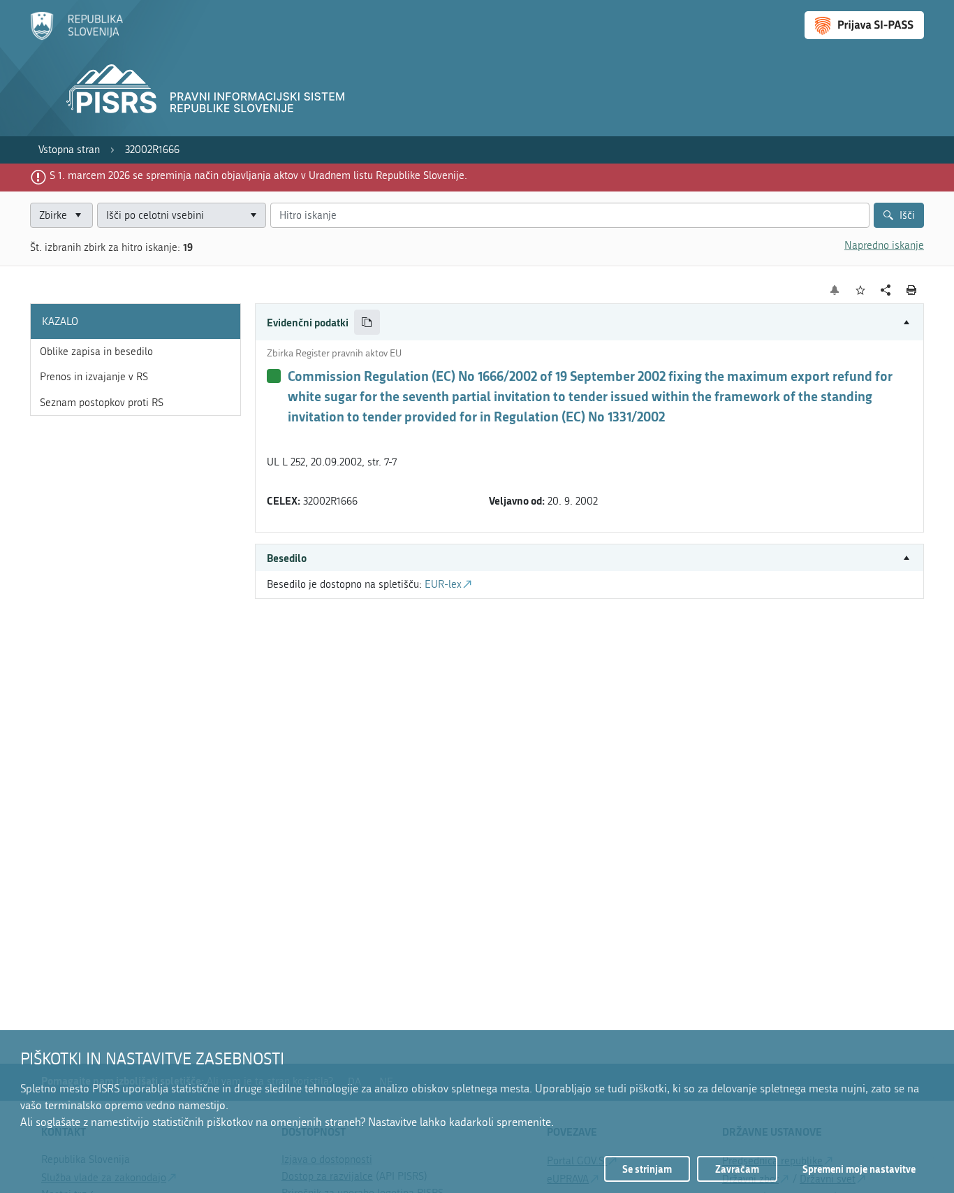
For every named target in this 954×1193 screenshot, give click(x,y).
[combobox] (181, 216)
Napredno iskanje (884, 245)
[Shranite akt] (861, 290)
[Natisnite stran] (912, 290)
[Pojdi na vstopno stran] (76, 37)
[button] (589, 322)
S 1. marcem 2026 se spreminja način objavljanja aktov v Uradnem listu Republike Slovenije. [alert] (258, 175)
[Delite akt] (886, 290)
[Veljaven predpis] (274, 376)
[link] (69, 150)
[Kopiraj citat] (367, 322)
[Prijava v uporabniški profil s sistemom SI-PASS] (864, 25)
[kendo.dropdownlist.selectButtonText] (252, 215)
